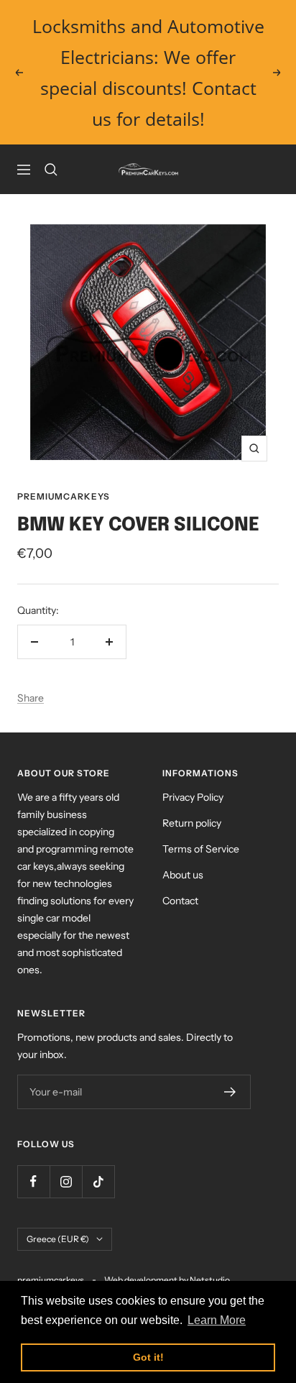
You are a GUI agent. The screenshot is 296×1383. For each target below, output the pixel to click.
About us (182, 874)
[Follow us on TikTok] (98, 1181)
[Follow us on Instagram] (66, 1181)
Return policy (191, 823)
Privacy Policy (192, 797)
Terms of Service (200, 848)
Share (30, 698)
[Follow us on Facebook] (33, 1181)
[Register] (230, 1092)
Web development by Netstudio (167, 1279)
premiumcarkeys (63, 496)
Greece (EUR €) (58, 1238)
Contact (180, 900)
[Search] (51, 169)
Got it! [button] (148, 1357)
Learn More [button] (217, 1320)
